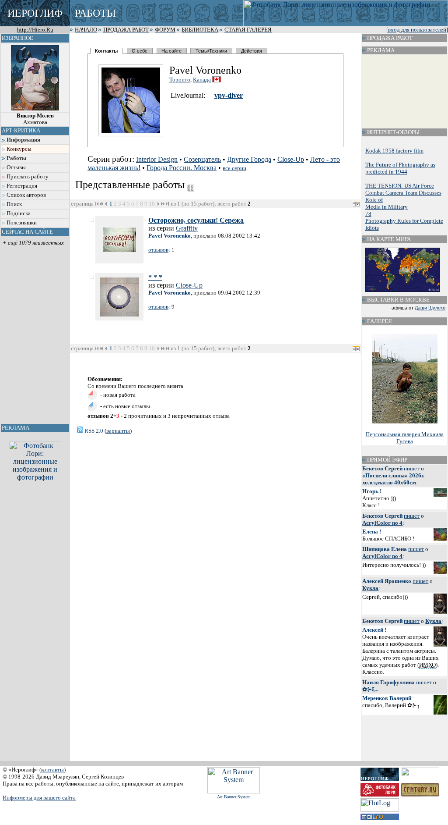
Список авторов (26, 195)
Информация (23, 140)
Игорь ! (372, 491)
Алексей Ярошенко (386, 581)
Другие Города (249, 159)
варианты (118, 430)
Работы (16, 158)
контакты (52, 769)
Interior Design (157, 159)
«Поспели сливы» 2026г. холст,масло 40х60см (393, 479)
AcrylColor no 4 (382, 522)
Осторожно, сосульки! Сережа (196, 220)
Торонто (179, 79)
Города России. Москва (182, 167)
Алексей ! (374, 629)
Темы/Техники (211, 50)
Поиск (14, 204)
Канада (202, 79)
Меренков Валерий (386, 698)
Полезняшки (22, 223)
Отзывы (16, 167)
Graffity (187, 228)
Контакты (106, 50)
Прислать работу (28, 177)
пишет (412, 468)
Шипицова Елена (384, 549)
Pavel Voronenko (169, 235)
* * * (155, 277)
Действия (251, 50)
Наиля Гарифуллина (388, 682)
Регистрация (22, 186)
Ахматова (35, 119)
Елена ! (371, 531)
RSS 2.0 (93, 430)
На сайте (171, 50)
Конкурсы (19, 149)
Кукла (370, 588)
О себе (139, 50)
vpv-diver (228, 95)
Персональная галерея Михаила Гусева (405, 438)
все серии (234, 168)
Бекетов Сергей (382, 468)
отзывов (158, 249)
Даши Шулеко (430, 307)
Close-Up (290, 159)
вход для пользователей (417, 30)
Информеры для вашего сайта (39, 797)
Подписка (19, 213)
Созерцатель (202, 159)
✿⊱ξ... (370, 689)
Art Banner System (234, 796)
